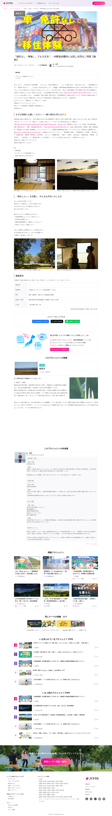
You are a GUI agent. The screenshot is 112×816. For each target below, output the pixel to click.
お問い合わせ (88, 792)
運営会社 (87, 794)
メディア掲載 (11, 809)
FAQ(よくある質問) (13, 805)
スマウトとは (11, 778)
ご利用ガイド (11, 796)
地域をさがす (11, 783)
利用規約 (87, 784)
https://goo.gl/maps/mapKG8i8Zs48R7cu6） (57, 127)
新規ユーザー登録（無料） (56, 761)
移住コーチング (12, 790)
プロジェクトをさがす (13, 781)
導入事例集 (11, 798)
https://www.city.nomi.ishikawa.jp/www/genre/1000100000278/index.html (35, 124)
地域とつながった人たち (14, 787)
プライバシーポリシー (91, 786)
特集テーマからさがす (13, 785)
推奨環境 (87, 789)
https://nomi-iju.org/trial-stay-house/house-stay (77, 92)
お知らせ (10, 807)
